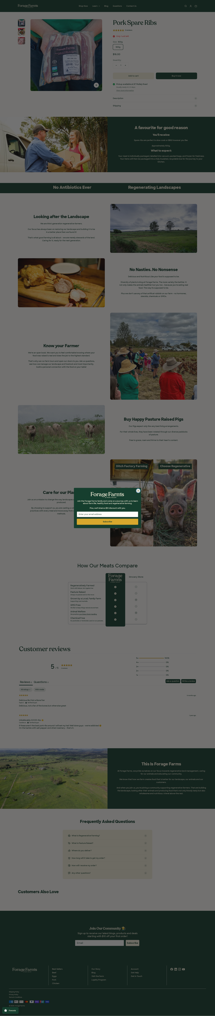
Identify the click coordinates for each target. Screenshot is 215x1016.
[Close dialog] (138, 491)
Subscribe (107, 522)
